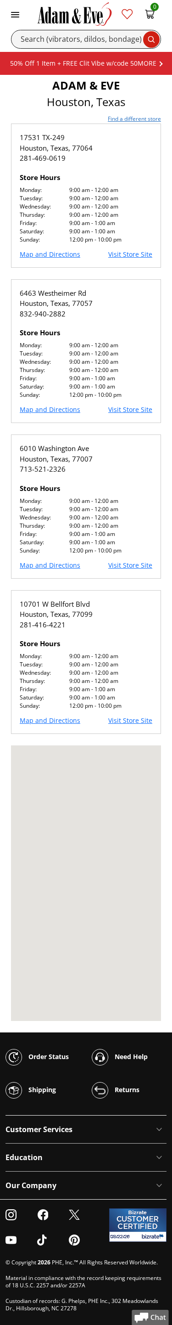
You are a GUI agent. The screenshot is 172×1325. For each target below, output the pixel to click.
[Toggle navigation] (15, 13)
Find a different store (134, 119)
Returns (126, 1089)
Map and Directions (50, 254)
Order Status (48, 1056)
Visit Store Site (130, 254)
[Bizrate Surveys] (153, 1236)
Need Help (130, 1056)
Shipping (41, 1089)
